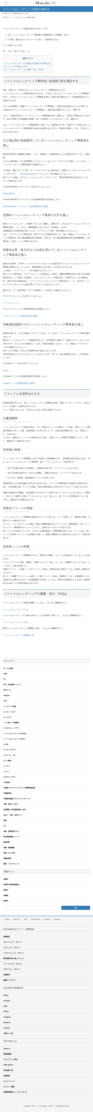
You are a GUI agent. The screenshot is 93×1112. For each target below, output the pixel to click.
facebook (7, 1022)
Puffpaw (7, 695)
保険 (5, 820)
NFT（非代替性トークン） (13, 684)
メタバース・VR (9, 755)
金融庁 (6, 879)
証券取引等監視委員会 (11, 884)
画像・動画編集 (9, 847)
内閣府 (6, 895)
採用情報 (7, 1076)
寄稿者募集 (7, 1054)
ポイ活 (6, 744)
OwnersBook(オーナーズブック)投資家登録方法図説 (25, 206)
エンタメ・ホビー (10, 712)
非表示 (29, 58)
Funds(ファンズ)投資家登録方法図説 (19, 383)
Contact (47, 919)
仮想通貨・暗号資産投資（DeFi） (15, 809)
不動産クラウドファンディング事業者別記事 (19, 788)
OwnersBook (25, 174)
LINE (5, 1006)
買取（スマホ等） (10, 853)
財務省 (6, 901)
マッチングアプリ (10, 750)
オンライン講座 (9, 1087)
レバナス (7, 766)
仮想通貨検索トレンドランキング (15, 1092)
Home (7, 919)
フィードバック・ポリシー (13, 964)
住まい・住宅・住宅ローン (13, 815)
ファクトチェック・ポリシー (14, 953)
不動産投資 (7, 793)
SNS (25, 919)
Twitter (6, 995)
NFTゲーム (7, 690)
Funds (81, 344)
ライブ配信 (7, 761)
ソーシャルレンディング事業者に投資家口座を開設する (27, 63)
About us (7, 1049)
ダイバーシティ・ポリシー (13, 942)
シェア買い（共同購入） (12, 722)
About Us (16, 919)
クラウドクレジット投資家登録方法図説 (20, 316)
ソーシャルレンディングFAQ (15, 622)
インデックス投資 (10, 706)
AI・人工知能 (8, 668)
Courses (57, 919)
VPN (5, 701)
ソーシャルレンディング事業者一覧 (18, 635)
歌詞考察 (7, 842)
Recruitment (35, 919)
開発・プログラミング (11, 864)
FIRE (5, 674)
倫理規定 (7, 936)
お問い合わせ (8, 1065)
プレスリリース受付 (11, 1059)
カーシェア (7, 717)
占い (5, 826)
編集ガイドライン (10, 980)
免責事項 (7, 975)
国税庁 (6, 890)
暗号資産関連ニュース (11, 837)
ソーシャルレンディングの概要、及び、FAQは (24, 69)
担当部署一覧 (8, 1070)
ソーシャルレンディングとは (15, 610)
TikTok (6, 1011)
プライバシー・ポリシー (12, 969)
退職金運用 (7, 858)
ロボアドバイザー (10, 777)
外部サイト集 (8, 1033)
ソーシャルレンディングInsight (15, 733)
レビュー (7, 771)
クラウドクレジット (21, 270)
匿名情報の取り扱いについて (14, 958)
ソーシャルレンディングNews (14, 739)
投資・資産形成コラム (11, 831)
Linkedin (7, 1028)
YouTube (7, 1001)
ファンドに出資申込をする (15, 66)
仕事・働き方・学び (11, 804)
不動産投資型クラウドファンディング (17, 799)
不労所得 (7, 782)
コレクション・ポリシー (12, 947)
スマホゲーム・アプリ (11, 728)
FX (5, 679)
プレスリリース (9, 1081)
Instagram (7, 1017)
